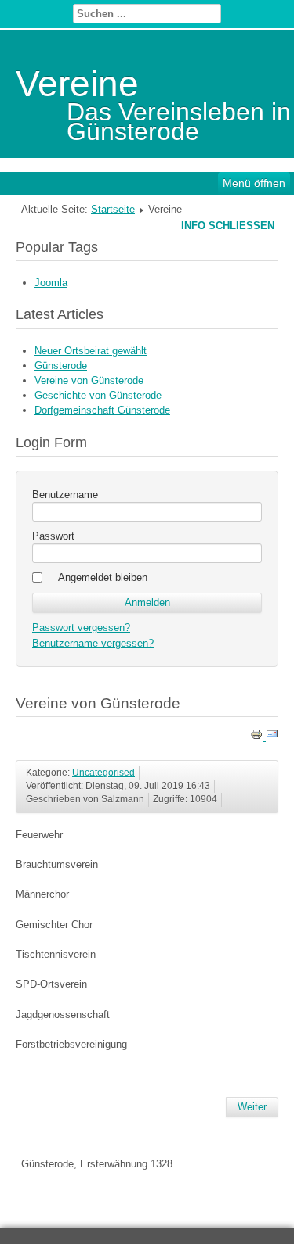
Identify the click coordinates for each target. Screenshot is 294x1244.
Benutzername (65, 494)
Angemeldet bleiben (102, 577)
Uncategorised (103, 772)
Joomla (50, 283)
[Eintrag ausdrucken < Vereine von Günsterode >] (258, 737)
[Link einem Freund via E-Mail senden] (272, 737)
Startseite (113, 209)
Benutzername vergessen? (93, 643)
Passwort (53, 536)
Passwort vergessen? (81, 627)
